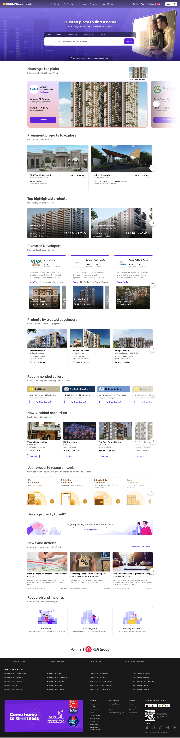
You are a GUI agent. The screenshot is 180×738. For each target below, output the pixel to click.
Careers (92, 704)
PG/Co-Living (89, 35)
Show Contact (45, 402)
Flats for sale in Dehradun (99, 674)
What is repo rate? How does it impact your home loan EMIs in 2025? (88, 575)
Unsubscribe (94, 724)
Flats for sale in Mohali (55, 674)
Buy (49, 35)
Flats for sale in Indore (12, 685)
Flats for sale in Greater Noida (15, 674)
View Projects (44, 92)
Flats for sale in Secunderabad (101, 685)
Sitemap (132, 710)
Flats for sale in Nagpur (55, 681)
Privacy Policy (95, 719)
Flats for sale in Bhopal (141, 677)
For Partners (94, 710)
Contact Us (94, 721)
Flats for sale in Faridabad (13, 689)
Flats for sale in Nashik (141, 689)
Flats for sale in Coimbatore (57, 677)
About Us (93, 707)
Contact (43, 120)
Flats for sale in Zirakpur (141, 674)
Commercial (72, 35)
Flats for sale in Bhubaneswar (100, 689)
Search (129, 41)
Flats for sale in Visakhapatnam (101, 681)
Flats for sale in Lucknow (13, 681)
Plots (103, 35)
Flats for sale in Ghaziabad (13, 677)
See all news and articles (141, 547)
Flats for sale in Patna (141, 685)
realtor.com (113, 707)
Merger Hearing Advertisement (95, 728)
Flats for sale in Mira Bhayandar (144, 681)
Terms (92, 713)
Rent (59, 35)
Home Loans (133, 707)
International (133, 713)
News (131, 704)
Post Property (153, 4)
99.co (111, 710)
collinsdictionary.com (117, 713)
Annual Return (95, 716)
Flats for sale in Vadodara (56, 689)
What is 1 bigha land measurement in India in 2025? (47, 575)
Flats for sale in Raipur (98, 677)
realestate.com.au (115, 704)
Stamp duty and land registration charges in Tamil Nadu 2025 (132, 575)
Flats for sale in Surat (55, 685)
